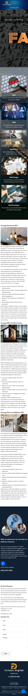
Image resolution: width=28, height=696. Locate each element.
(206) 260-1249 (5, 610)
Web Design (14, 177)
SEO (14, 95)
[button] (24, 3)
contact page (9, 318)
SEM (14, 122)
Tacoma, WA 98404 (14, 684)
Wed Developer (14, 205)
